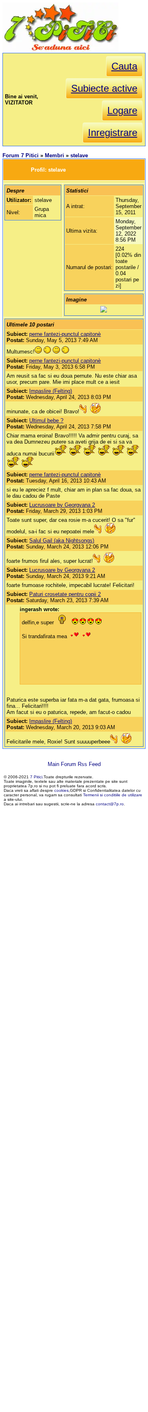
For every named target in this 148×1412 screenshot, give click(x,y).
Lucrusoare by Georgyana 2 (62, 505)
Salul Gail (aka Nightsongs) (61, 540)
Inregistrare (112, 132)
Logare (122, 110)
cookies (61, 790)
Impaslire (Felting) (50, 391)
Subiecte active (104, 88)
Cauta (124, 66)
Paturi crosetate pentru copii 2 (65, 594)
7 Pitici (36, 777)
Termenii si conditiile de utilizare (112, 795)
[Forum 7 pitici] (60, 50)
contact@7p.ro (110, 804)
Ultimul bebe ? (46, 420)
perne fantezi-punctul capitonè (65, 334)
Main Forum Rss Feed (74, 764)
